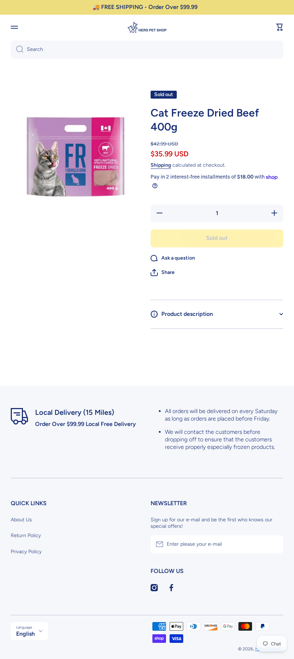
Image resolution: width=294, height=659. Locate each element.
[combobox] (147, 49)
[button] (279, 27)
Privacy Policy (26, 552)
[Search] (17, 49)
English (25, 633)
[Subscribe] (274, 544)
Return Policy (26, 535)
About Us (21, 520)
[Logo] (147, 27)
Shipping (161, 165)
